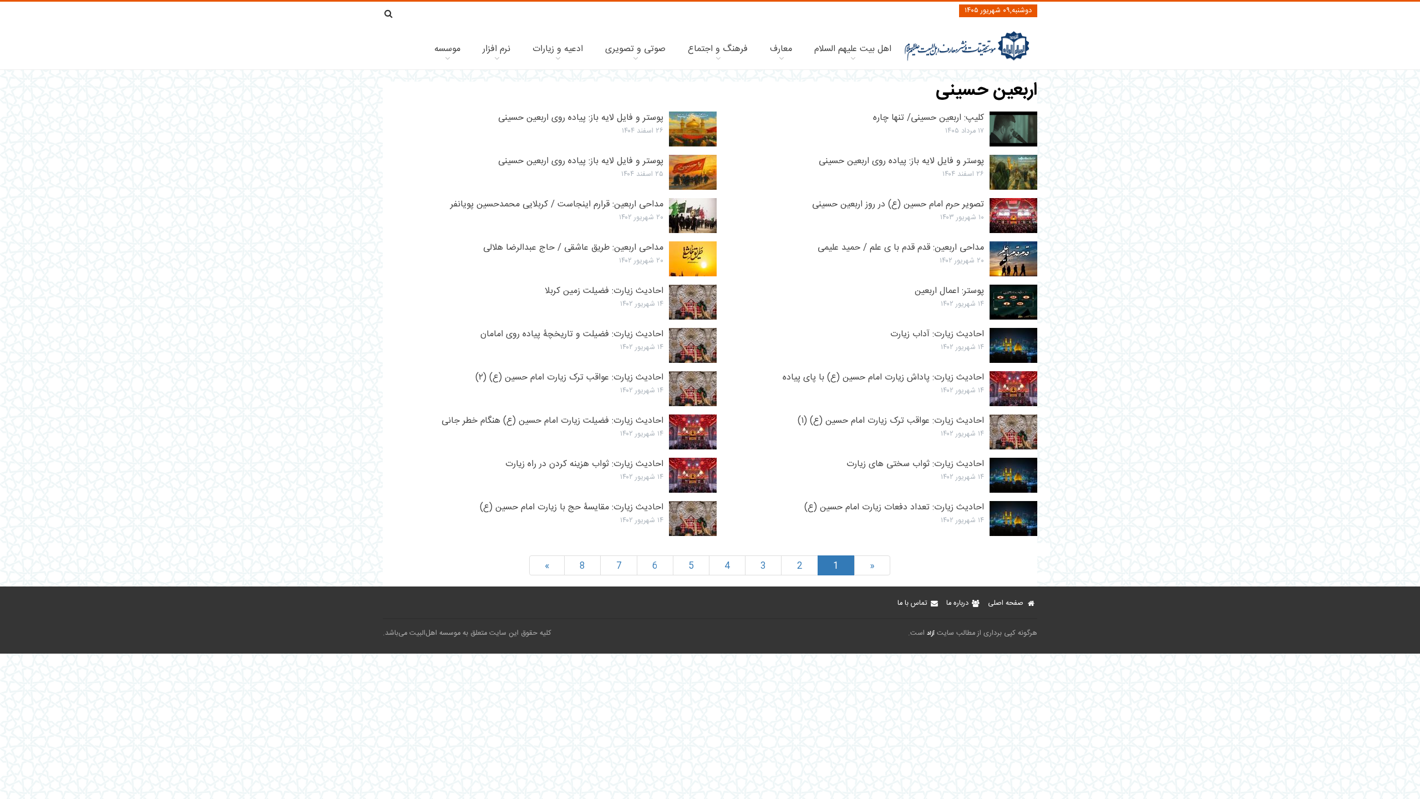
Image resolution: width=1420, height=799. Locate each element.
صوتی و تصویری (635, 49)
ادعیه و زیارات (557, 49)
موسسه (447, 49)
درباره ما (957, 603)
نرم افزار (496, 49)
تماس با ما (912, 603)
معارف (781, 49)
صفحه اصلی (1005, 603)
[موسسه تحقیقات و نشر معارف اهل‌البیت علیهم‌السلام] (967, 59)
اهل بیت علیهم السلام (852, 49)
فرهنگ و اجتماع (718, 49)
